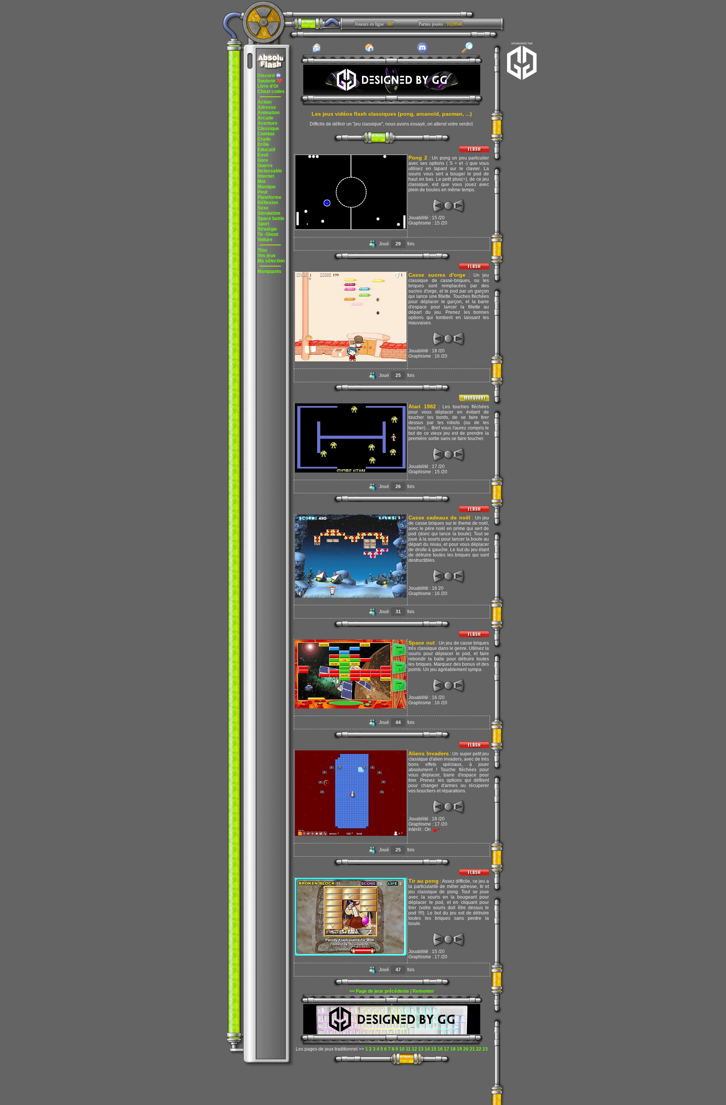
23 (485, 1049)
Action (264, 102)
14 (427, 1049)
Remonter (423, 991)
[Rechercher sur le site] (467, 51)
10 (402, 1049)
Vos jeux (267, 255)
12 (414, 1049)
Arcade (265, 118)
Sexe (263, 208)
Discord (267, 75)
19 (459, 1049)
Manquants (269, 271)
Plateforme (269, 197)
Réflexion (268, 202)
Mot (261, 181)
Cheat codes (271, 91)
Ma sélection (271, 260)
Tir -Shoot (268, 234)
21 (472, 1049)
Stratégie (267, 229)
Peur (263, 192)
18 (453, 1049)
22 (478, 1049)
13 (421, 1049)
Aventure (268, 123)
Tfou (262, 250)
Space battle (271, 218)
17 (446, 1049)
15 (433, 1049)
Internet (266, 176)
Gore (263, 160)
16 (440, 1049)
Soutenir (270, 81)
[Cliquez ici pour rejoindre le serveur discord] (422, 51)
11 (408, 1049)
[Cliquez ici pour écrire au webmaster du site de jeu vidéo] (316, 51)
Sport (263, 223)
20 (465, 1049)
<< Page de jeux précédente (379, 991)
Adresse (267, 107)
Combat (266, 133)
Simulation (269, 213)
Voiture (265, 239)
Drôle (263, 144)
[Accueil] (369, 51)
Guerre (265, 165)
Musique (267, 186)
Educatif (266, 149)
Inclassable (270, 171)
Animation (268, 112)
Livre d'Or (268, 86)
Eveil (263, 155)
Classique (268, 128)
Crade (264, 139)
